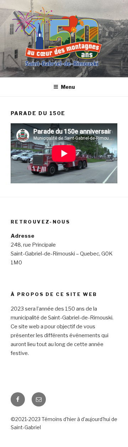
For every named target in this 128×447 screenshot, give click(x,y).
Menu (68, 87)
